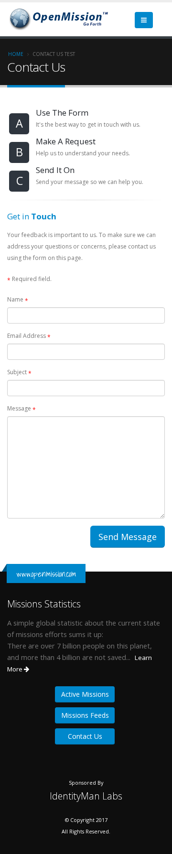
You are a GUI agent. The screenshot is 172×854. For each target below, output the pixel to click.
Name (17, 300)
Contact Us (85, 736)
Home (15, 54)
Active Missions (85, 694)
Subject (19, 373)
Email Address (29, 336)
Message (21, 409)
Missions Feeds (85, 715)
